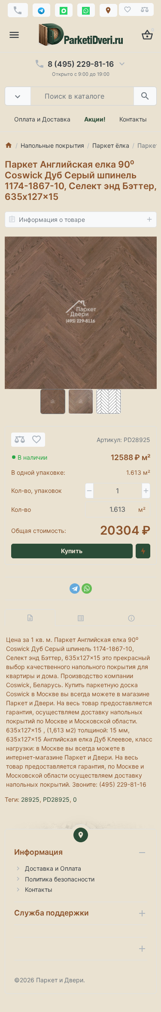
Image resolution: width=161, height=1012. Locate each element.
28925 (30, 799)
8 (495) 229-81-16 (81, 64)
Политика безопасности (59, 879)
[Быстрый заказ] (143, 551)
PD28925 (56, 799)
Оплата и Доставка (42, 119)
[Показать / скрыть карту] (80, 835)
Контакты (133, 119)
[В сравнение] (19, 440)
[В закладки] (36, 440)
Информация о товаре (52, 219)
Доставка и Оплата (53, 868)
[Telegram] (75, 588)
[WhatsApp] (87, 588)
